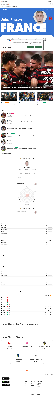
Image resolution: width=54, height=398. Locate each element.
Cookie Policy (39, 381)
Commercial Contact (39, 391)
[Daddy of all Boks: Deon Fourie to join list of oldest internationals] (45, 99)
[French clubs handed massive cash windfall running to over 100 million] (27, 70)
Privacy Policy (39, 376)
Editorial (38, 394)
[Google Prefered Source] (9, 385)
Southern (32, 387)
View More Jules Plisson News (6, 153)
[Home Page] (5, 4)
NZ (31, 392)
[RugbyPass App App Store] (9, 378)
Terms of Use (39, 379)
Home (26, 376)
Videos (26, 385)
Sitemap (26, 387)
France (4, 9)
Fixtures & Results (7, 6)
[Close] (42, 41)
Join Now (32, 376)
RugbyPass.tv (33, 379)
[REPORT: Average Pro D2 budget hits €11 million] (27, 99)
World (32, 389)
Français (32, 394)
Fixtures (26, 379)
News (2, 6)
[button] (53, 7)
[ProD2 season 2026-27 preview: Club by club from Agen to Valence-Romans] (9, 99)
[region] (27, 45)
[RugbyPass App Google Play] (9, 382)
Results (26, 381)
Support (38, 388)
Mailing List (33, 381)
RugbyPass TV (14, 6)
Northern (32, 385)
